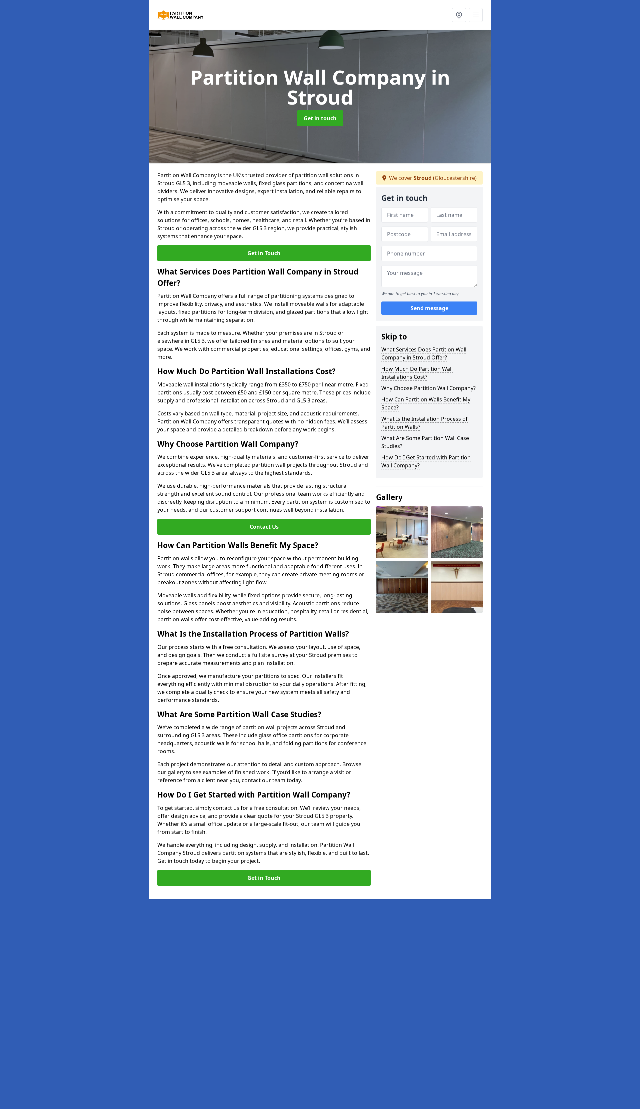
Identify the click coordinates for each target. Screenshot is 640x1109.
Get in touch (320, 118)
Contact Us (264, 526)
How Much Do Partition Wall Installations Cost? (417, 372)
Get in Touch (264, 253)
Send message (429, 308)
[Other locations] (459, 15)
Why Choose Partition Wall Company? (428, 388)
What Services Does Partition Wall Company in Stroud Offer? (423, 353)
